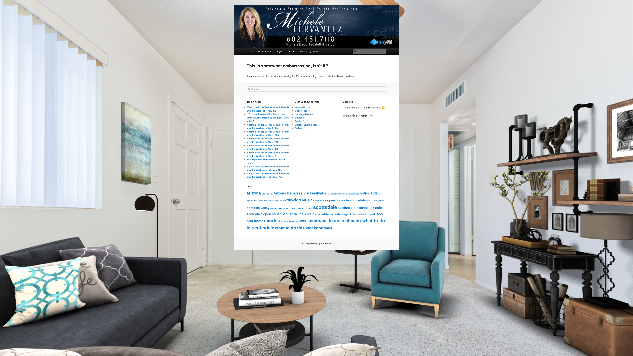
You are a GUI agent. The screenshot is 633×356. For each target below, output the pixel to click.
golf (380, 193)
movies (293, 199)
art (325, 194)
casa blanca (336, 194)
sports (271, 220)
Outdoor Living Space (306, 124)
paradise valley (258, 207)
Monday (282, 200)
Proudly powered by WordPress (316, 243)
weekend (308, 220)
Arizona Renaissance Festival (298, 193)
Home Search (264, 51)
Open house (301, 110)
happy (261, 200)
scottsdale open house (264, 214)
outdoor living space (375, 200)
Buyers (279, 51)
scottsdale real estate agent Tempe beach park (345, 214)
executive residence (350, 194)
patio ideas (290, 208)
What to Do (300, 107)
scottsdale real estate (298, 214)
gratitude (252, 200)
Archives (348, 115)
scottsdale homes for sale (360, 207)
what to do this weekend (299, 228)
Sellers (291, 51)
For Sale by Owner (309, 51)
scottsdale (325, 207)
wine (328, 228)
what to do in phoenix (340, 220)
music (307, 200)
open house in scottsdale (346, 200)
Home (250, 51)
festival (365, 193)
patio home (280, 208)
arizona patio (267, 194)
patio (272, 208)
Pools (298, 121)
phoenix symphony (304, 208)
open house (320, 200)
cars (328, 194)
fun (374, 193)
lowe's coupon (271, 200)
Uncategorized (302, 114)
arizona (254, 193)
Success (283, 221)
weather (294, 221)
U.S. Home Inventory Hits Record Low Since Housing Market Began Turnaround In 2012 (268, 118)
